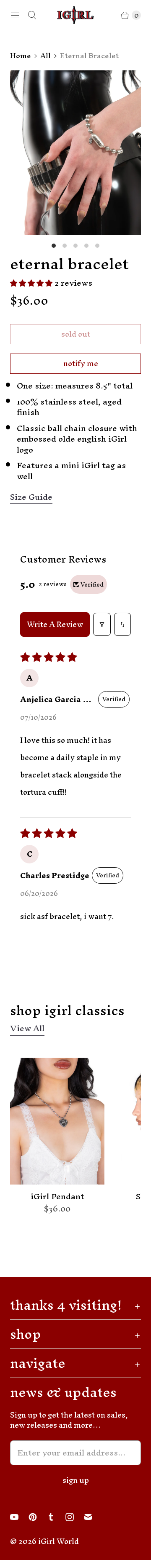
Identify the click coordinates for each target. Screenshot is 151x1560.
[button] (32, 282)
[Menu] (15, 15)
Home (20, 55)
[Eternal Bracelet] (75, 152)
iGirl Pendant (57, 1196)
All (45, 55)
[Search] (31, 15)
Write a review (55, 624)
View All (27, 1029)
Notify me (80, 363)
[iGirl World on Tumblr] (56, 1517)
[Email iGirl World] (93, 1517)
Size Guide (31, 497)
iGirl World (58, 1541)
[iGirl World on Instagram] (74, 1517)
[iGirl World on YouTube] (19, 1517)
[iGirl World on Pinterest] (38, 1517)
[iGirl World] (75, 14)
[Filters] (102, 624)
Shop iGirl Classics (67, 1010)
